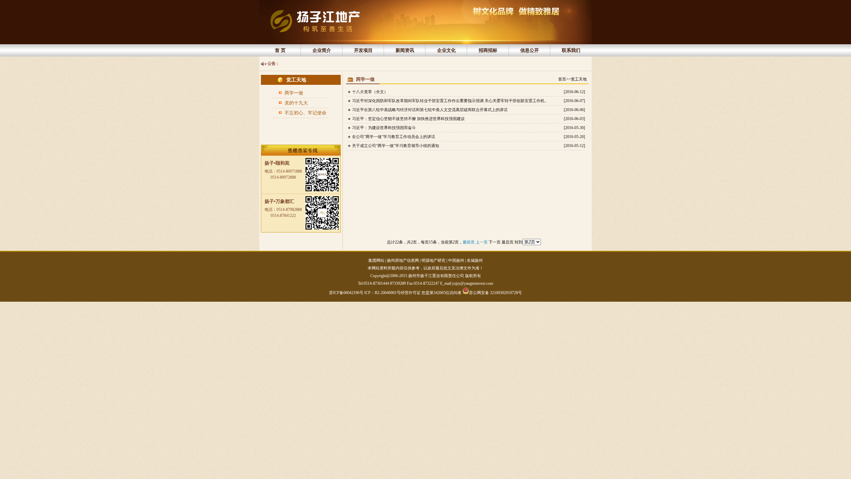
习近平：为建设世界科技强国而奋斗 (384, 127)
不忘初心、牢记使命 (305, 112)
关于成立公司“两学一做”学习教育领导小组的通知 (395, 145)
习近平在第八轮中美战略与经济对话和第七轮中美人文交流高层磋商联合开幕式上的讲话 (430, 109)
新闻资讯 (405, 50)
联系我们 (571, 50)
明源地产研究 (433, 260)
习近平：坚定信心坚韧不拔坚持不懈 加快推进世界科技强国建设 (408, 118)
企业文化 (446, 50)
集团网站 (376, 260)
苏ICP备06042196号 (346, 292)
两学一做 (294, 92)
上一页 (482, 242)
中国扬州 (456, 260)
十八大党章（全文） (370, 91)
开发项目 (363, 50)
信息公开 (529, 50)
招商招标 (488, 50)
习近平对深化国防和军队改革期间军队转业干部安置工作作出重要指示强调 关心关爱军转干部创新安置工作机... (449, 100)
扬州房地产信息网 (403, 260)
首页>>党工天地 (572, 79)
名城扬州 (475, 260)
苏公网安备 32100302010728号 (495, 292)
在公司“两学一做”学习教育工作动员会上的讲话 (393, 136)
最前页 (469, 242)
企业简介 (321, 50)
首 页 (280, 50)
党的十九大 (296, 102)
